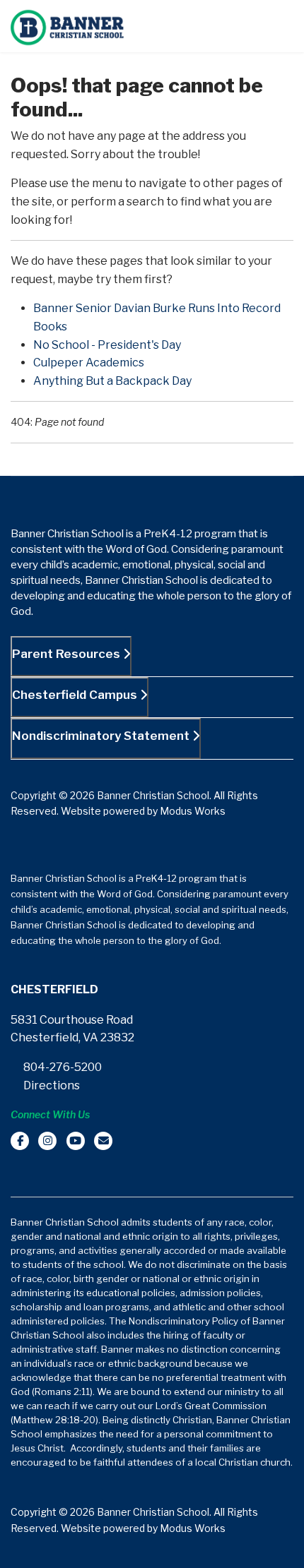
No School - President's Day (107, 345)
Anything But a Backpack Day (112, 381)
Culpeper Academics (88, 362)
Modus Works (193, 811)
